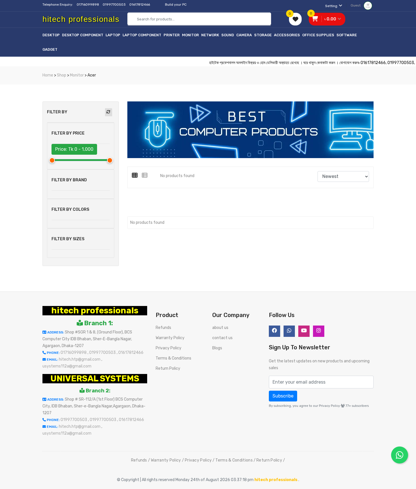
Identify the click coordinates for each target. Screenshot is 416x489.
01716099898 (88, 5)
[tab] (137, 175)
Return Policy (168, 368)
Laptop (113, 35)
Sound (227, 35)
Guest (356, 5)
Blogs (217, 348)
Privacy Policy (168, 348)
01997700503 (114, 5)
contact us (222, 337)
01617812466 (140, 5)
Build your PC (175, 5)
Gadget (49, 49)
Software (346, 35)
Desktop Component (82, 35)
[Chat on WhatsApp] (399, 455)
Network (210, 35)
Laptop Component (142, 35)
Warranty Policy (170, 337)
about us (220, 327)
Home (47, 75)
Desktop (51, 35)
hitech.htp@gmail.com (80, 359)
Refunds (163, 327)
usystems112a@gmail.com (66, 366)
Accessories (287, 35)
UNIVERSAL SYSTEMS (94, 378)
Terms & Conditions (173, 358)
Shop (61, 75)
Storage (263, 35)
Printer (172, 35)
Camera (244, 35)
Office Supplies (318, 35)
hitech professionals (94, 310)
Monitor (190, 35)
